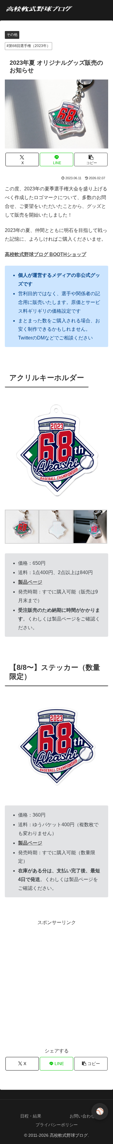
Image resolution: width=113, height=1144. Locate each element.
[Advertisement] (56, 983)
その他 (12, 35)
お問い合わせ (82, 1116)
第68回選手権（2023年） (29, 46)
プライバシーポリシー (57, 1124)
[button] (91, 159)
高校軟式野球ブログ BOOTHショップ (45, 254)
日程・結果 (30, 1116)
